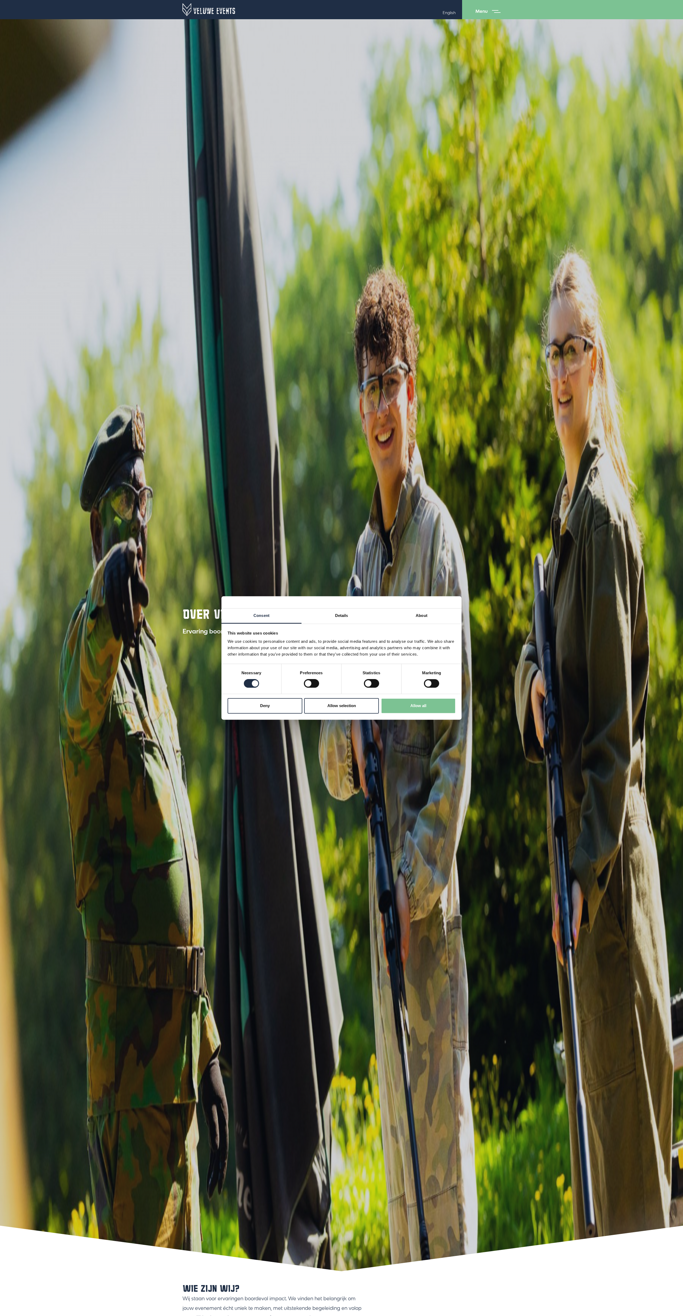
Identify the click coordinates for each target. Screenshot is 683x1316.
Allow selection (341, 705)
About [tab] (421, 615)
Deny (265, 705)
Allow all (418, 705)
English (449, 12)
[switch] (311, 683)
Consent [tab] (261, 615)
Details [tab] (341, 615)
